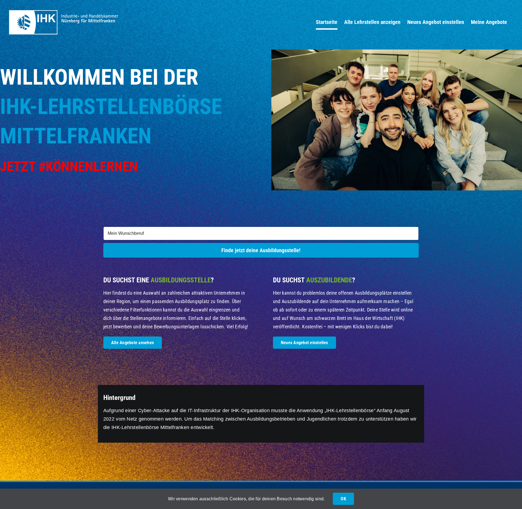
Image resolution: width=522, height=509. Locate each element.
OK (343, 498)
